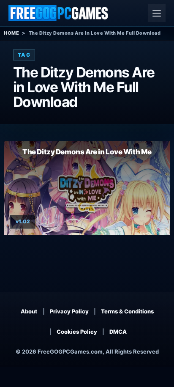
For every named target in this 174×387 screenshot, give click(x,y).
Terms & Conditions (127, 311)
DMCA (118, 331)
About (29, 311)
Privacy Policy (69, 311)
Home (11, 33)
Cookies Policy (77, 331)
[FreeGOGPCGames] (58, 13)
